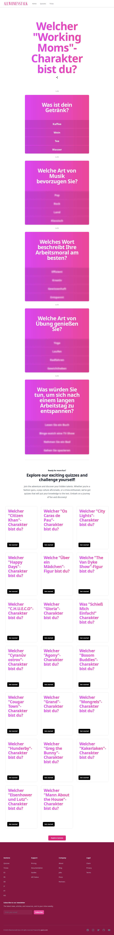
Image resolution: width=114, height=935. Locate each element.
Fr (4, 877)
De (5, 882)
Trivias (6, 868)
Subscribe (39, 912)
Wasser (57, 149)
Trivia (52, 4)
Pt (4, 891)
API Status (35, 877)
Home (34, 4)
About (61, 863)
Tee (57, 141)
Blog (60, 868)
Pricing (33, 863)
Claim (88, 863)
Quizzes (43, 4)
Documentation (37, 868)
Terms (88, 872)
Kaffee (57, 124)
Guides (33, 872)
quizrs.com (44, 930)
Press (61, 877)
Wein (57, 132)
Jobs (60, 872)
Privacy (89, 868)
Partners (62, 882)
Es (4, 872)
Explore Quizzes (57, 838)
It (4, 886)
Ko (5, 895)
